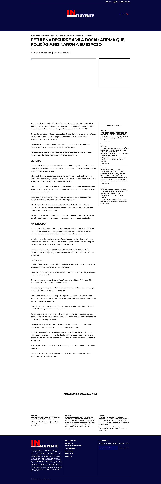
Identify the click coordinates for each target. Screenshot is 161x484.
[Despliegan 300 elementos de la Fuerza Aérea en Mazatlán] (46, 406)
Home (33, 35)
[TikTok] (37, 2)
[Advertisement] (116, 73)
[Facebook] (31, 2)
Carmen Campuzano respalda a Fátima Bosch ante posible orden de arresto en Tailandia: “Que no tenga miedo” (114, 193)
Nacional (103, 130)
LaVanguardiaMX (62, 53)
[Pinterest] (124, 53)
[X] (40, 2)
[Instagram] (34, 2)
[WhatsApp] (128, 53)
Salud (38, 35)
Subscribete (124, 448)
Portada (103, 168)
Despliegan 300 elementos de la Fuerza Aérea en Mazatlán (113, 133)
